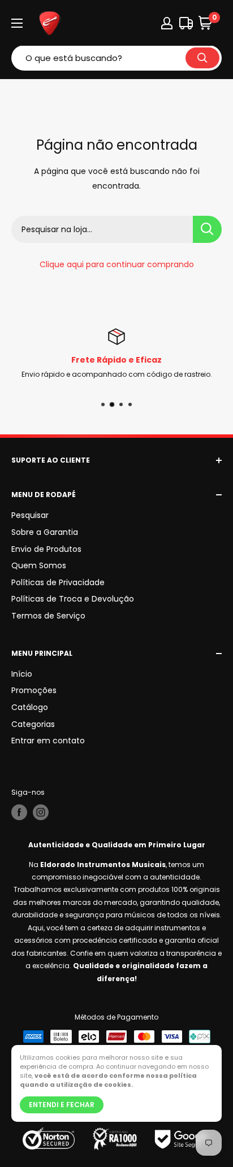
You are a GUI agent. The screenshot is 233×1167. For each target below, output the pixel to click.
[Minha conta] (166, 23)
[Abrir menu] (17, 23)
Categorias (33, 724)
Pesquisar (30, 515)
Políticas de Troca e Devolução (72, 598)
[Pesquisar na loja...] (207, 229)
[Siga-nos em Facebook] (19, 812)
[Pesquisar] (202, 57)
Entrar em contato (48, 740)
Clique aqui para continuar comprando (117, 264)
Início (21, 674)
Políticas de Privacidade (58, 582)
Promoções (34, 690)
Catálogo (29, 707)
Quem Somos (38, 565)
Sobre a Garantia (44, 532)
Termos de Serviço (48, 615)
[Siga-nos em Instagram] (41, 812)
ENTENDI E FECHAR (61, 1104)
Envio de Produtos (46, 549)
